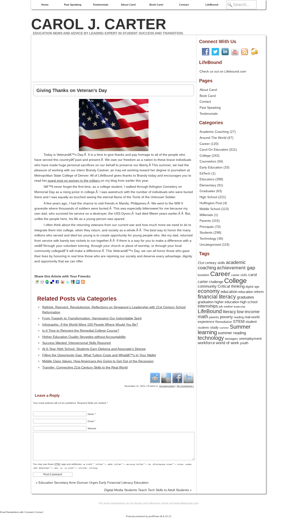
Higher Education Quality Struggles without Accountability (84, 337)
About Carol (128, 4)
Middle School (210, 209)
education (229, 291)
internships (208, 306)
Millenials (206, 215)
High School (208, 197)
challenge (216, 282)
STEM (239, 321)
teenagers (231, 338)
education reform (251, 292)
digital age (252, 286)
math (203, 316)
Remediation (223, 322)
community (207, 286)
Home (44, 4)
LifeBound (211, 4)
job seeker (226, 306)
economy (209, 291)
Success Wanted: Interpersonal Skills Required (76, 343)
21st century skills (211, 263)
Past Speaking (72, 4)
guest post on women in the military (74, 180)
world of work (227, 343)
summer (224, 327)
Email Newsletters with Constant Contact (21, 512)
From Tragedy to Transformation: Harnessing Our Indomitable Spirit (92, 318)
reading (239, 317)
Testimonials (100, 4)
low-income (248, 311)
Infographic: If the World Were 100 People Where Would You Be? (90, 324)
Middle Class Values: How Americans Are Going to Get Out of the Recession (98, 361)
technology (211, 338)
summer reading (232, 333)
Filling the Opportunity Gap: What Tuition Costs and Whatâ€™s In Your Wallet (99, 355)
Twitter (188, 377)
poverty (226, 317)
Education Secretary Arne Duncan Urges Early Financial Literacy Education (92, 482)
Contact (184, 4)
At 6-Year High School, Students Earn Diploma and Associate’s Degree (94, 349)
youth (244, 343)
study (214, 327)
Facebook (177, 377)
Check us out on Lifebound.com (223, 71)
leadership (239, 306)
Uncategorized (167, 386)
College (205, 155)
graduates (245, 297)
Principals (207, 227)
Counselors (208, 161)
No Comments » (185, 386)
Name (92, 414)
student (251, 322)
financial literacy (217, 297)
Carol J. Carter (98, 24)
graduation (205, 302)
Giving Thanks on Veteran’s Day (71, 90)
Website (92, 428)
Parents (205, 220)
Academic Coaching (214, 131)
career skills (239, 275)
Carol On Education (214, 149)
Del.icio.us (166, 377)
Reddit (155, 377)
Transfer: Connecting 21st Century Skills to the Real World (85, 367)
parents (214, 317)
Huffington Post (211, 203)
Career (205, 144)
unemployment (250, 338)
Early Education (211, 167)
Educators (207, 179)
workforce (206, 343)
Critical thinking (231, 286)
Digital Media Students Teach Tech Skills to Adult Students (148, 490)
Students (206, 232)
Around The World (213, 138)
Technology (208, 238)
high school (248, 302)
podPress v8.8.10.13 (160, 516)
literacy (229, 311)
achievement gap (236, 267)
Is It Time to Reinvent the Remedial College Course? (80, 330)
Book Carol (156, 4)
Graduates (207, 191)
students (203, 327)
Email (91, 421)
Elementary (208, 185)
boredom (203, 275)
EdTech (205, 173)
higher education (226, 302)
